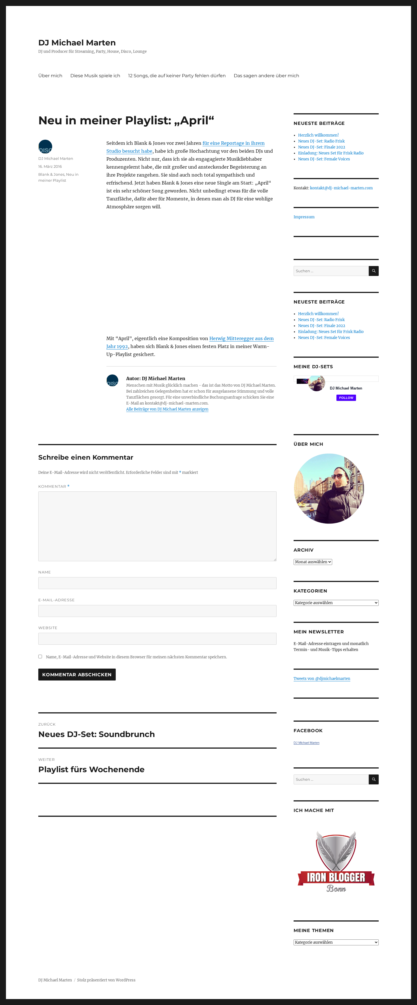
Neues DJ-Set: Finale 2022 (321, 147)
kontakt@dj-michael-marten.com (341, 188)
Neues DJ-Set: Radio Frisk (321, 141)
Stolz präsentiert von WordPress (106, 980)
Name (44, 572)
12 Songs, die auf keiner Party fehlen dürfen (177, 75)
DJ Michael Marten (77, 42)
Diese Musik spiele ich (95, 75)
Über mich (50, 75)
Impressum (304, 217)
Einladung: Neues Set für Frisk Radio (331, 153)
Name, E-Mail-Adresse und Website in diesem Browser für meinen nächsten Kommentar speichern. (136, 657)
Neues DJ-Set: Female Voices (324, 159)
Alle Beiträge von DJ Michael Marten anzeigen (167, 409)
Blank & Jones (51, 174)
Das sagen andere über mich (266, 75)
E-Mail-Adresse (56, 600)
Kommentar (54, 486)
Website (48, 627)
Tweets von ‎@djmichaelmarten (322, 678)
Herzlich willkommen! (318, 135)
